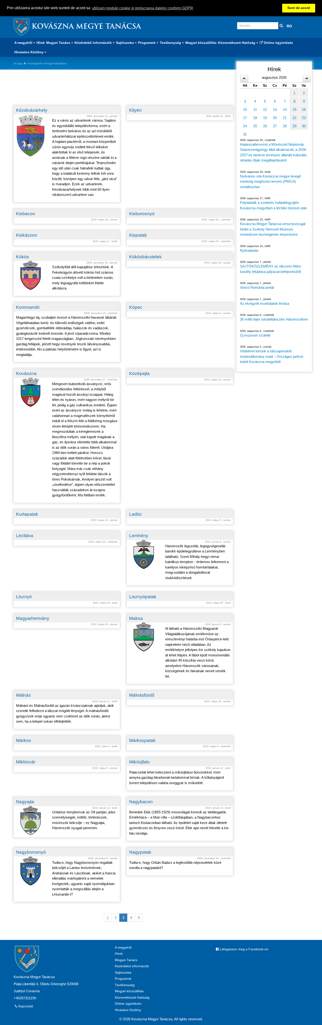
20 (275, 118)
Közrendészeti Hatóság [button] (237, 43)
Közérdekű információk (132, 966)
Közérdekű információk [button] (93, 43)
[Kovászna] (30, 392)
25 (255, 126)
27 (275, 126)
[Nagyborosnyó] (30, 870)
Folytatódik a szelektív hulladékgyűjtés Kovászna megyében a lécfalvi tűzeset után (273, 205)
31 (245, 134)
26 (265, 126)
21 (285, 118)
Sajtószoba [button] (125, 43)
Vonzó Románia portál (257, 287)
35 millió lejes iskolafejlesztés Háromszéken (274, 319)
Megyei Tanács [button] (58, 43)
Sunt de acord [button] (298, 8)
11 (255, 109)
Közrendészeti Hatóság (132, 997)
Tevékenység (125, 985)
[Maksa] (143, 636)
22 (294, 118)
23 (304, 118)
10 (245, 109)
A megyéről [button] (23, 43)
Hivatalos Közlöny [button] (29, 52)
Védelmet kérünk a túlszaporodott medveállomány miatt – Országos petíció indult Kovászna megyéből (271, 356)
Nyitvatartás (249, 250)
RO (289, 26)
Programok (123, 978)
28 (285, 126)
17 (245, 118)
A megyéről (35, 63)
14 (285, 109)
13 (275, 109)
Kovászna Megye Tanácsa (86, 27)
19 (265, 118)
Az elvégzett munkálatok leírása (264, 303)
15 (294, 109)
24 (245, 126)
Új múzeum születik (255, 335)
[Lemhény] (143, 554)
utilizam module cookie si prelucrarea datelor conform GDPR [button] (142, 8)
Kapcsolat (25, 1006)
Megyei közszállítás (201, 43)
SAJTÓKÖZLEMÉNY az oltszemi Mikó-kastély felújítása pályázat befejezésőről (271, 269)
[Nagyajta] (30, 820)
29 (294, 126)
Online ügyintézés (278, 43)
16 (304, 109)
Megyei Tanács (126, 960)
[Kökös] (30, 275)
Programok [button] (147, 43)
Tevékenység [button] (171, 43)
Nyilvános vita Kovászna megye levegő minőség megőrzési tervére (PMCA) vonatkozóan (270, 181)
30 (304, 126)
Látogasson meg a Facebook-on (243, 949)
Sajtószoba (123, 972)
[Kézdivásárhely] (30, 135)
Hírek (41, 43)
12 (265, 109)
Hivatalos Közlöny (128, 1010)
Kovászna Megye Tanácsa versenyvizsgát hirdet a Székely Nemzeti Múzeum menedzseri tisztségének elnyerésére (272, 229)
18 (255, 118)
